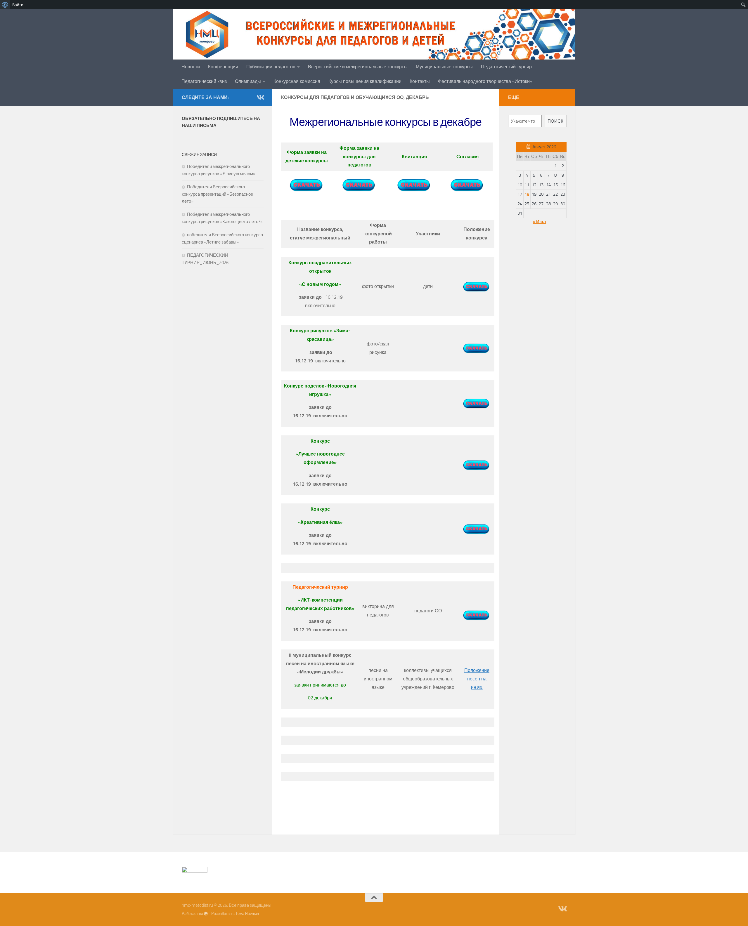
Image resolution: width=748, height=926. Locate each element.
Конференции (223, 67)
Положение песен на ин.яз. (476, 679)
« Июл (539, 221)
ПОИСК (555, 121)
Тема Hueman (247, 913)
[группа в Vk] (260, 97)
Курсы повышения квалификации (364, 81)
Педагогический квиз (204, 81)
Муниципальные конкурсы (444, 67)
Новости (190, 67)
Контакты (420, 81)
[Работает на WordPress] (206, 913)
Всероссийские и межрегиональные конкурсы (358, 67)
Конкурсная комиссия (296, 81)
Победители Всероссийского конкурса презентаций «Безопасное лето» (217, 194)
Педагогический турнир (506, 67)
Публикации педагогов (270, 67)
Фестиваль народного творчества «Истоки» (485, 81)
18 (526, 194)
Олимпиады (248, 81)
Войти (17, 4)
